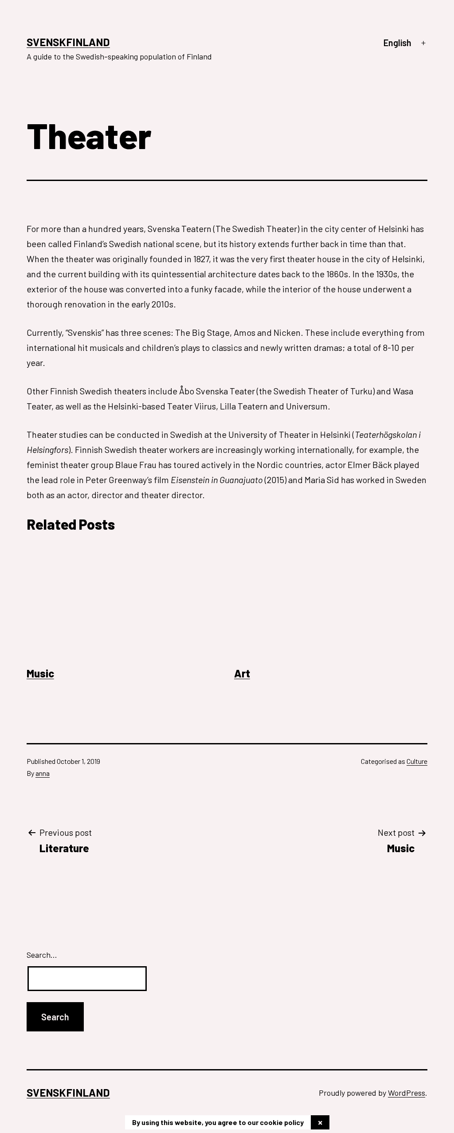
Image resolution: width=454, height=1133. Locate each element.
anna (42, 773)
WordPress (406, 1093)
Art (242, 673)
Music (40, 673)
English (397, 42)
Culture (417, 761)
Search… (42, 955)
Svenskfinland (68, 41)
